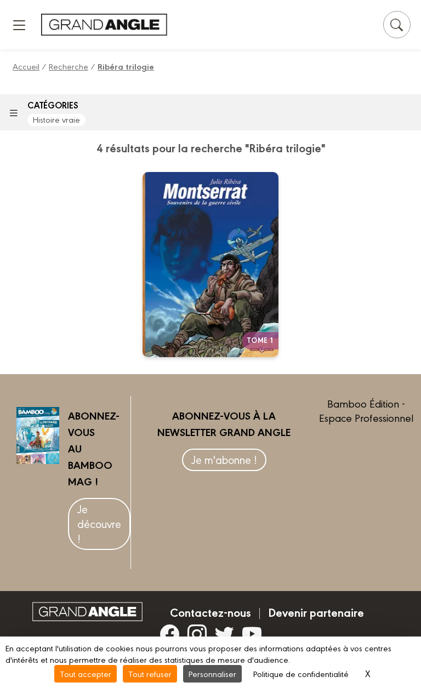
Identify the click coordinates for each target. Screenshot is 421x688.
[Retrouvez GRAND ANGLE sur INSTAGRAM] (197, 633)
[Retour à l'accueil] (104, 24)
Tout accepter (85, 673)
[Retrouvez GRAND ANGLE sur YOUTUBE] (251, 633)
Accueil (26, 66)
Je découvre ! (99, 523)
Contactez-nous (210, 612)
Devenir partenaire (316, 612)
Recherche (68, 66)
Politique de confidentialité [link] (301, 673)
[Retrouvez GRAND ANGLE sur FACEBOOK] (169, 633)
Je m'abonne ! (224, 459)
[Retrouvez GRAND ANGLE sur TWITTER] (224, 633)
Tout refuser (150, 673)
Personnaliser (212, 673)
